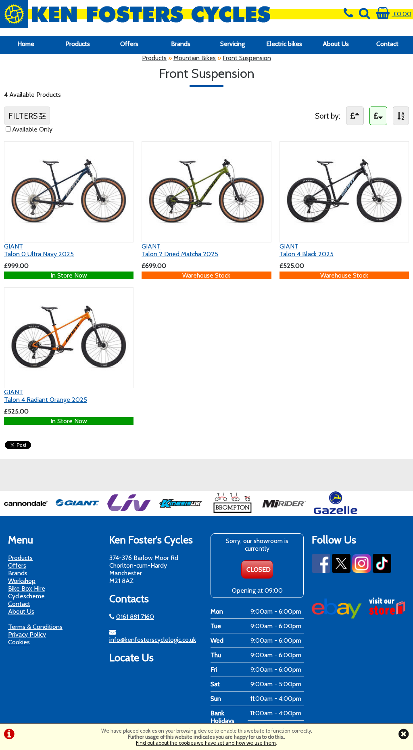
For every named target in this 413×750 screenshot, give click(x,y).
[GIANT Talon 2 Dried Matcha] (206, 234)
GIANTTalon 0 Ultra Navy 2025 (39, 250)
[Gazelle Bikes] (335, 512)
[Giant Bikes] (77, 512)
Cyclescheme (26, 596)
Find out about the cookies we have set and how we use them (206, 743)
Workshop (21, 581)
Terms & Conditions (35, 627)
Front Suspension (247, 58)
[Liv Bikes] (129, 512)
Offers (129, 44)
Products (77, 44)
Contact (387, 44)
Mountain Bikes (194, 58)
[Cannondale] (26, 512)
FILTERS (23, 116)
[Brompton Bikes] (232, 512)
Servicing (232, 44)
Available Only (32, 129)
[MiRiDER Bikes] (284, 512)
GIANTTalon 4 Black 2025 (307, 250)
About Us (336, 44)
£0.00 (401, 14)
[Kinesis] (180, 512)
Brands (180, 44)
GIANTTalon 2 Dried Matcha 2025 (180, 250)
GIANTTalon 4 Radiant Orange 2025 (45, 395)
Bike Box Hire (26, 588)
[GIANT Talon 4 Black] (344, 234)
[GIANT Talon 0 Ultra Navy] (68, 234)
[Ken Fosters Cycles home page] (155, 14)
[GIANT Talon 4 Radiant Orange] (68, 380)
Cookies (19, 642)
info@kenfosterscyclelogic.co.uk (152, 639)
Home (25, 44)
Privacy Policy (27, 634)
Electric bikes (284, 44)
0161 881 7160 (135, 616)
